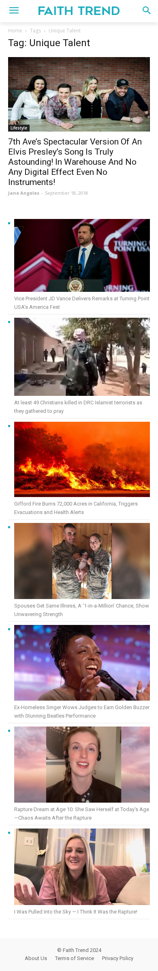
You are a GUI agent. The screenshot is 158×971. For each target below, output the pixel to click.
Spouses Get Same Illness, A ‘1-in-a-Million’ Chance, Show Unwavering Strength (81, 610)
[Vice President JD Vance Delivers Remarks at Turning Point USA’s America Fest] (82, 256)
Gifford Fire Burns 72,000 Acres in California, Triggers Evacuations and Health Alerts (76, 508)
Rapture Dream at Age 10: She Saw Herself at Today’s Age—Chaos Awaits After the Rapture (81, 813)
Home (15, 30)
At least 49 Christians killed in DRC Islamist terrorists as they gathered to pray (78, 406)
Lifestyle (19, 128)
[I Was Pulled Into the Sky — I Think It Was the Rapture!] (82, 868)
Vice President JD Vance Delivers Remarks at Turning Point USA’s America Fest (81, 302)
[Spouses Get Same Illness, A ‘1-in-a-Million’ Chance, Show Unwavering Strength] (82, 562)
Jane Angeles (23, 193)
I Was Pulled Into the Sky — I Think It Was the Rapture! (75, 912)
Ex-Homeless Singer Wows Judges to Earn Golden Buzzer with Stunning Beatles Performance (81, 711)
